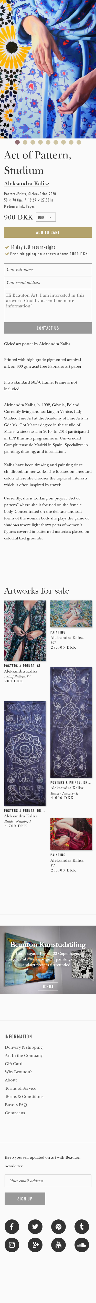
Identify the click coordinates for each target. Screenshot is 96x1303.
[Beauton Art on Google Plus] (35, 1244)
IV (52, 866)
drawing (44, 810)
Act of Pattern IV (17, 676)
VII (52, 643)
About (11, 1080)
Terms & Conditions (24, 1096)
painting (58, 632)
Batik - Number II (64, 793)
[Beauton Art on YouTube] (58, 1244)
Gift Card (14, 1063)
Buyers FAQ (16, 1104)
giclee (43, 666)
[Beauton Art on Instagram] (12, 1244)
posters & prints (19, 666)
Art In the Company (23, 1055)
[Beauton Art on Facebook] (12, 1226)
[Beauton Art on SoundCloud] (81, 1244)
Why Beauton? (18, 1072)
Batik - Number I (17, 821)
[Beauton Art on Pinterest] (58, 1226)
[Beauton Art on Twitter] (35, 1226)
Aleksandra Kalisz (26, 183)
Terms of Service (20, 1088)
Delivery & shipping (24, 1047)
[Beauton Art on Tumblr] (81, 1226)
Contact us (15, 1113)
